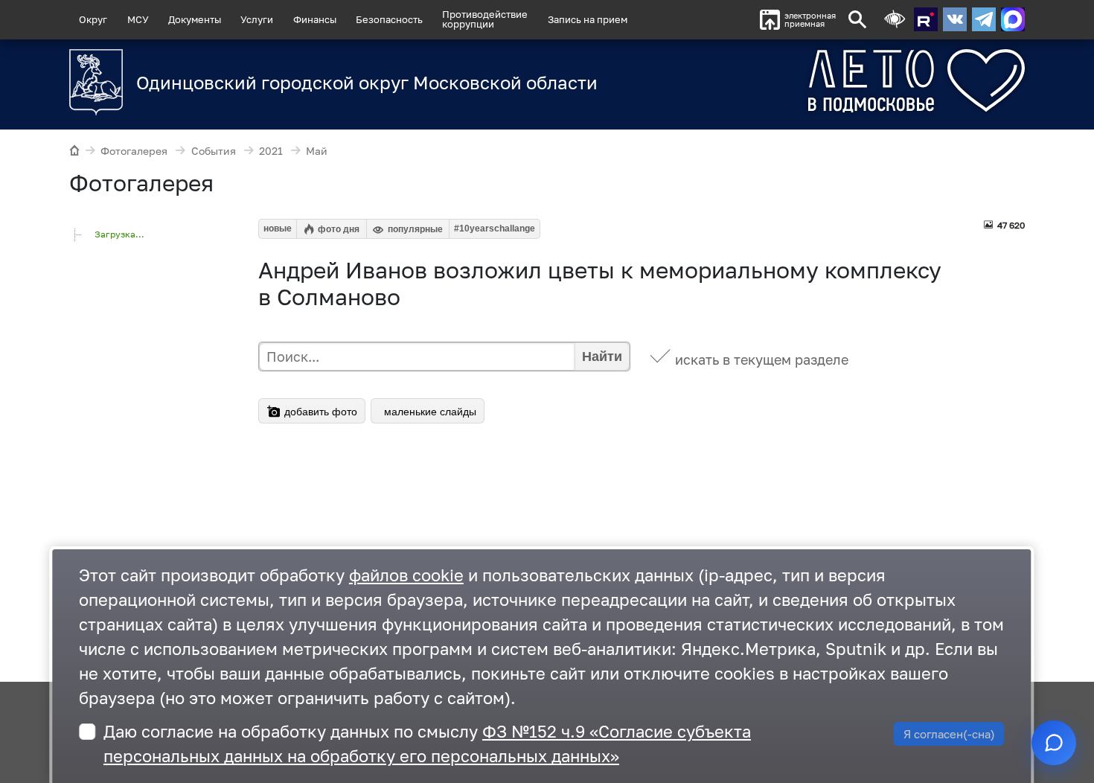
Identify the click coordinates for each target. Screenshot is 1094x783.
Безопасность (389, 19)
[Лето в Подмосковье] (833, 80)
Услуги (256, 19)
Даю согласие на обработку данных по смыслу (427, 743)
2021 (271, 150)
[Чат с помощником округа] (1053, 742)
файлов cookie (406, 575)
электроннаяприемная (810, 19)
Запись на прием (587, 19)
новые (277, 228)
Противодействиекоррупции (485, 19)
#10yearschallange (494, 228)
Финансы (314, 19)
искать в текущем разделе (761, 359)
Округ (93, 19)
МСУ (138, 19)
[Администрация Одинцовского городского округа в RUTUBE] (926, 19)
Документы (194, 19)
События (213, 150)
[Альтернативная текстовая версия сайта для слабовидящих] (894, 19)
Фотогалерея (133, 150)
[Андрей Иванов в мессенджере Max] (1013, 19)
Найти (602, 356)
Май (316, 150)
